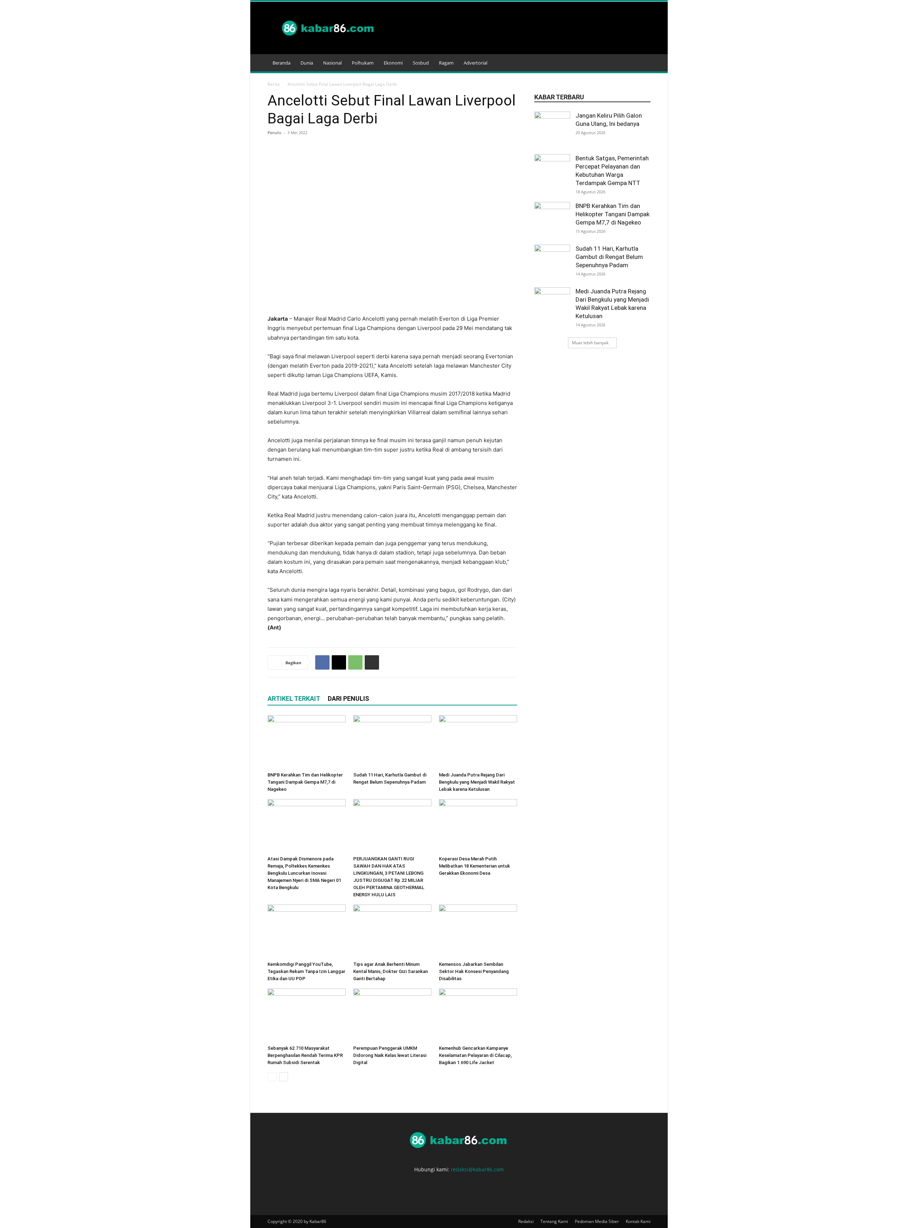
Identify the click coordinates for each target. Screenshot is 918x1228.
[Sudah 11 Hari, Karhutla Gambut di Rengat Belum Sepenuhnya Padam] (392, 742)
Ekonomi (393, 63)
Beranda (281, 63)
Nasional (332, 63)
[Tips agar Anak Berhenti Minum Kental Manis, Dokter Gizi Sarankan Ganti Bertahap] (392, 931)
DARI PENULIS (348, 698)
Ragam (446, 63)
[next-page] (283, 1076)
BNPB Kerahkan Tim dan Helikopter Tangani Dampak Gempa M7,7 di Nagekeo (305, 782)
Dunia (307, 63)
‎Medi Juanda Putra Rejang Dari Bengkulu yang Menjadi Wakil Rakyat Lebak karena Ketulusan (477, 782)
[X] (339, 662)
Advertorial (475, 63)
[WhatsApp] (355, 662)
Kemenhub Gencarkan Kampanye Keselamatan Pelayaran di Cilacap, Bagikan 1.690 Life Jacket (475, 1055)
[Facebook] (322, 662)
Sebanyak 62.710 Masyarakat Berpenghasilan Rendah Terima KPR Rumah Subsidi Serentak (305, 1055)
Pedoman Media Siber (597, 1221)
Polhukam (363, 63)
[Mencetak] (372, 662)
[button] (641, 63)
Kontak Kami (638, 1221)
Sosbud (421, 63)
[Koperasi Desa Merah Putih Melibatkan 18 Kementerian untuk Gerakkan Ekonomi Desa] (478, 826)
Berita (274, 84)
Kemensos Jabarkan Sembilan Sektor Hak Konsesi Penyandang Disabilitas (474, 971)
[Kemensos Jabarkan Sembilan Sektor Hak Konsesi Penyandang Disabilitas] (478, 931)
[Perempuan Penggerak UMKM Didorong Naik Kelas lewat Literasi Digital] (392, 1015)
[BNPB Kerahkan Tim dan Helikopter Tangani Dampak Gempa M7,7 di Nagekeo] (307, 742)
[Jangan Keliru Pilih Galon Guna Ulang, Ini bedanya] (552, 129)
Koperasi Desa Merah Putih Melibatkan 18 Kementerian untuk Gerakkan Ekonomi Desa (474, 866)
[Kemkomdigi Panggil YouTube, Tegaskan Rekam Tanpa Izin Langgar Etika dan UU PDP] (307, 931)
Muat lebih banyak (590, 343)
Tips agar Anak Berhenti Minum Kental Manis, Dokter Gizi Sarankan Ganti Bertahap (390, 971)
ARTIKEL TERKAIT (294, 698)
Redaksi (526, 1221)
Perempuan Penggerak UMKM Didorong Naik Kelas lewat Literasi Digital (389, 1055)
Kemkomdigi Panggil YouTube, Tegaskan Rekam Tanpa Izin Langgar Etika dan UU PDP (306, 971)
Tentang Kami (554, 1221)
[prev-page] (272, 1076)
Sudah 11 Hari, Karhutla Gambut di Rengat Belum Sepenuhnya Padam (609, 257)
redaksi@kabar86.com (477, 1169)
